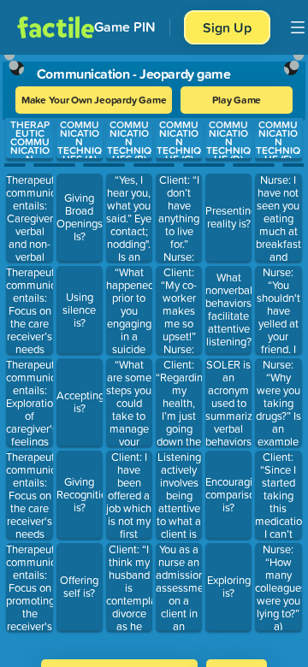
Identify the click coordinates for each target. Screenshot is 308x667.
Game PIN (125, 27)
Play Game (236, 99)
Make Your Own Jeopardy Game (94, 99)
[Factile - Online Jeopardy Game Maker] (55, 27)
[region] (154, 351)
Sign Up (227, 27)
